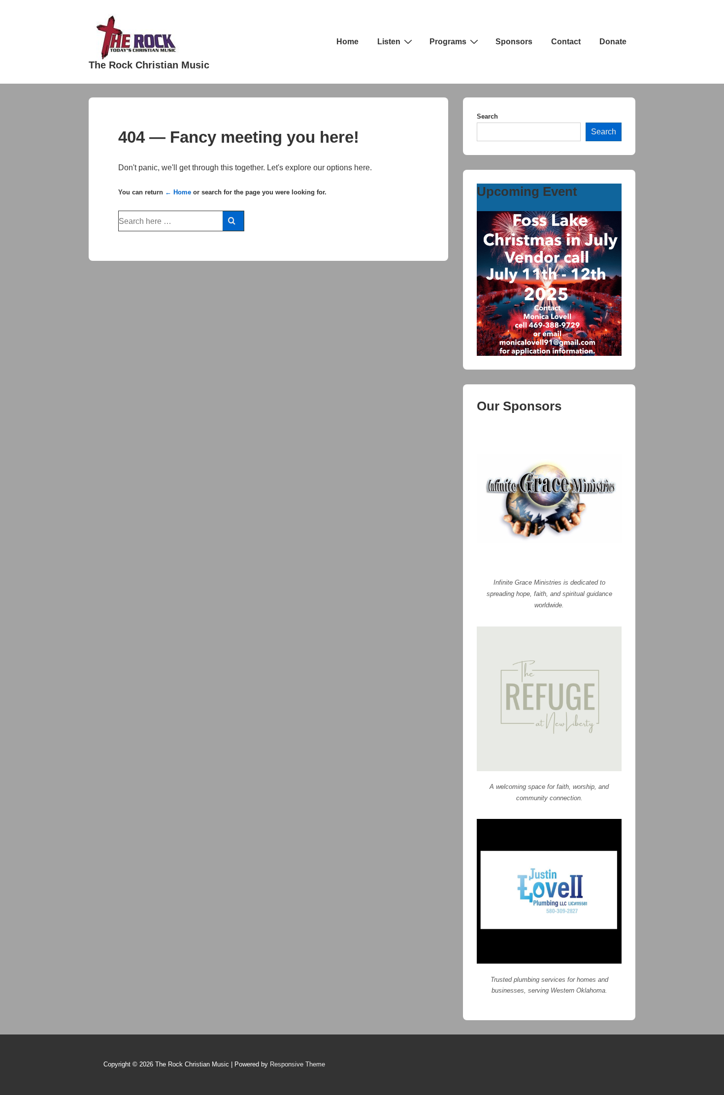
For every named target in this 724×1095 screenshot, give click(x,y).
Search (487, 116)
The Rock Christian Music (149, 65)
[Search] (233, 221)
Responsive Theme (297, 1064)
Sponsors (513, 41)
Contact (566, 41)
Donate (612, 41)
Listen (388, 41)
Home (347, 41)
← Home (178, 192)
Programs (447, 41)
